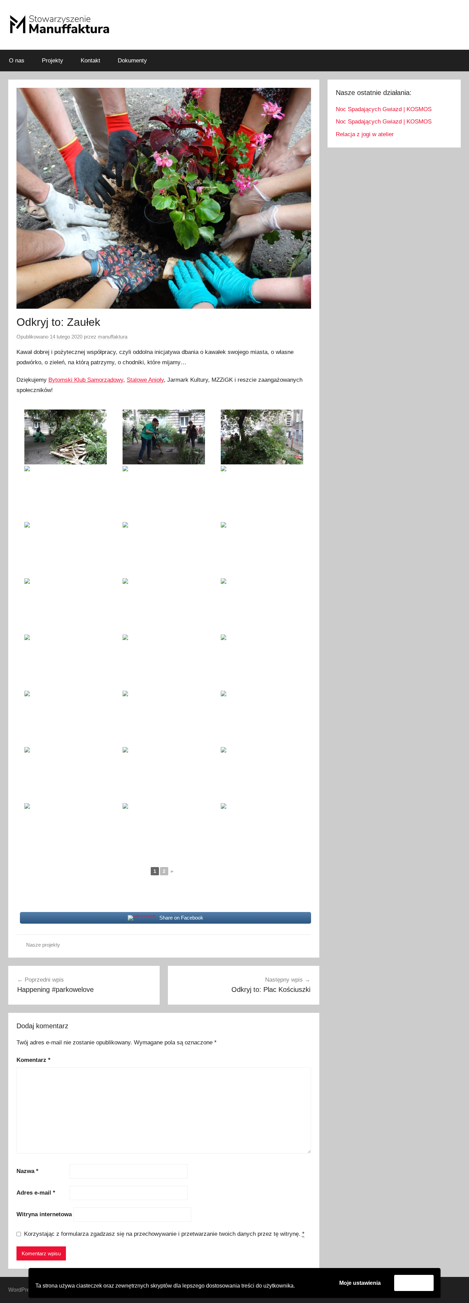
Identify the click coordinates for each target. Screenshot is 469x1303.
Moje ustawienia (360, 1283)
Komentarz (33, 1060)
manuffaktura (112, 337)
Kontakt (90, 60)
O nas (16, 60)
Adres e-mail (35, 1192)
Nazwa (27, 1171)
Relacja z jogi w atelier (365, 134)
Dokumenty (132, 60)
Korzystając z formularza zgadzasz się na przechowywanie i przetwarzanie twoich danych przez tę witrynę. (164, 1234)
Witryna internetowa (44, 1214)
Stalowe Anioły (145, 380)
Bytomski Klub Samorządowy (85, 380)
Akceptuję (414, 1283)
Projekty (52, 60)
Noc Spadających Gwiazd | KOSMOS (384, 109)
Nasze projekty (43, 945)
